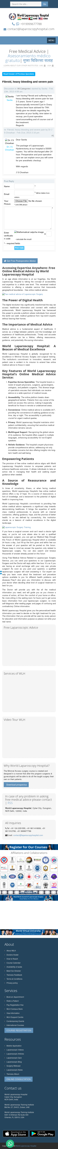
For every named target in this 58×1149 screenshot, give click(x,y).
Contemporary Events (15, 1021)
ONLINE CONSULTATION (18, 1079)
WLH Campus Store (15, 1009)
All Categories (23, 88)
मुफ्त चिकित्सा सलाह (38, 60)
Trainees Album (13, 1074)
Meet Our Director (14, 970)
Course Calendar (14, 962)
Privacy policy (12, 983)
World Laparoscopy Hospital (26, 1146)
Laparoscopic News (15, 1069)
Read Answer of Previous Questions (18, 74)
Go (44, 4)
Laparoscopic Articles (15, 1053)
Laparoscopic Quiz (14, 1057)
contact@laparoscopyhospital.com (30, 29)
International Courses (15, 1025)
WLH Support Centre (15, 1017)
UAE (41, 65)
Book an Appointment (15, 997)
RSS (10, 803)
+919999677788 (31, 24)
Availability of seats (14, 966)
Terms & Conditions (14, 979)
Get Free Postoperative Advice (21, 260)
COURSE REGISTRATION (18, 1030)
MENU (52, 41)
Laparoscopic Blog (14, 1061)
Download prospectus (16, 784)
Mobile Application (14, 1045)
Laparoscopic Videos (15, 1049)
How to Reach (12, 958)
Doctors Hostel (12, 954)
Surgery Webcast (13, 1065)
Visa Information (13, 1013)
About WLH (11, 950)
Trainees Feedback (14, 975)
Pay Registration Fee (15, 1005)
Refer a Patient (13, 1001)
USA (49, 65)
